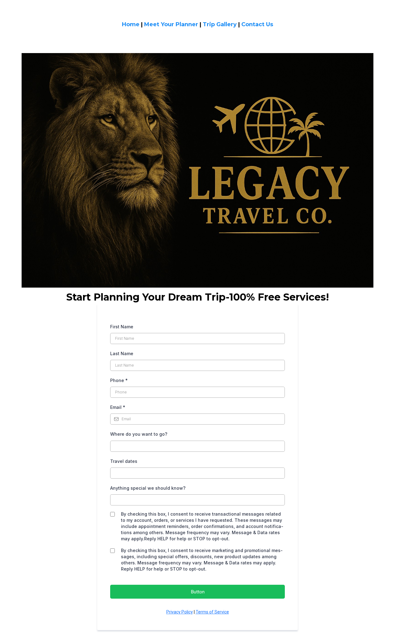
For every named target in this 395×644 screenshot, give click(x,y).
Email (117, 407)
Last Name (121, 353)
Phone (119, 380)
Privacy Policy (179, 611)
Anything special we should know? (147, 488)
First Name (121, 326)
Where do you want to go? (138, 434)
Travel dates (123, 461)
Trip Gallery (220, 24)
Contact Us (257, 24)
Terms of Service (212, 611)
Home (130, 24)
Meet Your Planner (171, 24)
